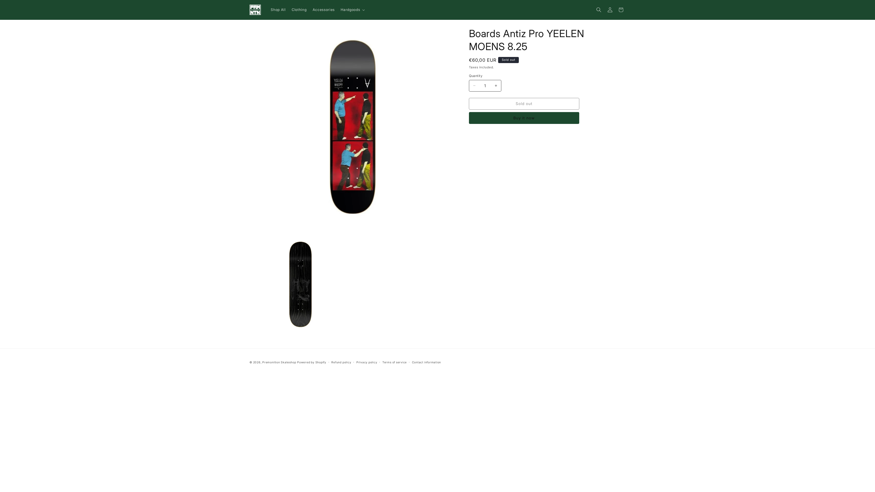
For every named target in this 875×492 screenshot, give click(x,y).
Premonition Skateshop (279, 362)
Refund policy (341, 362)
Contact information (426, 362)
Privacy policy (366, 362)
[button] (352, 10)
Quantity (476, 76)
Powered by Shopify (311, 362)
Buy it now (524, 118)
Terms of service (394, 362)
